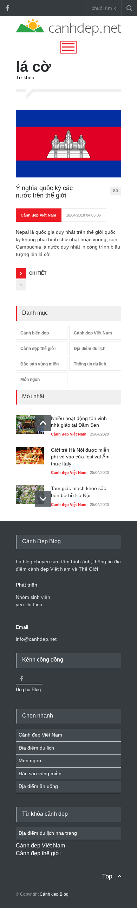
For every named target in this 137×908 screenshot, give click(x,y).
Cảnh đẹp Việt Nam (38, 215)
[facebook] (7, 8)
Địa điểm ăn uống (38, 786)
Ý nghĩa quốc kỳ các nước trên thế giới (44, 191)
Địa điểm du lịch (89, 348)
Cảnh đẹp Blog (54, 894)
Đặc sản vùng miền (39, 364)
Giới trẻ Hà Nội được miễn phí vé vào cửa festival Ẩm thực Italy (80, 456)
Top (107, 876)
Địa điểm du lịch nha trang (48, 833)
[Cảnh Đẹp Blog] (68, 34)
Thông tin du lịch (90, 364)
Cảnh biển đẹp (34, 333)
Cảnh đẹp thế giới (38, 348)
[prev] (43, 423)
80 (115, 190)
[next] (43, 499)
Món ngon (30, 379)
